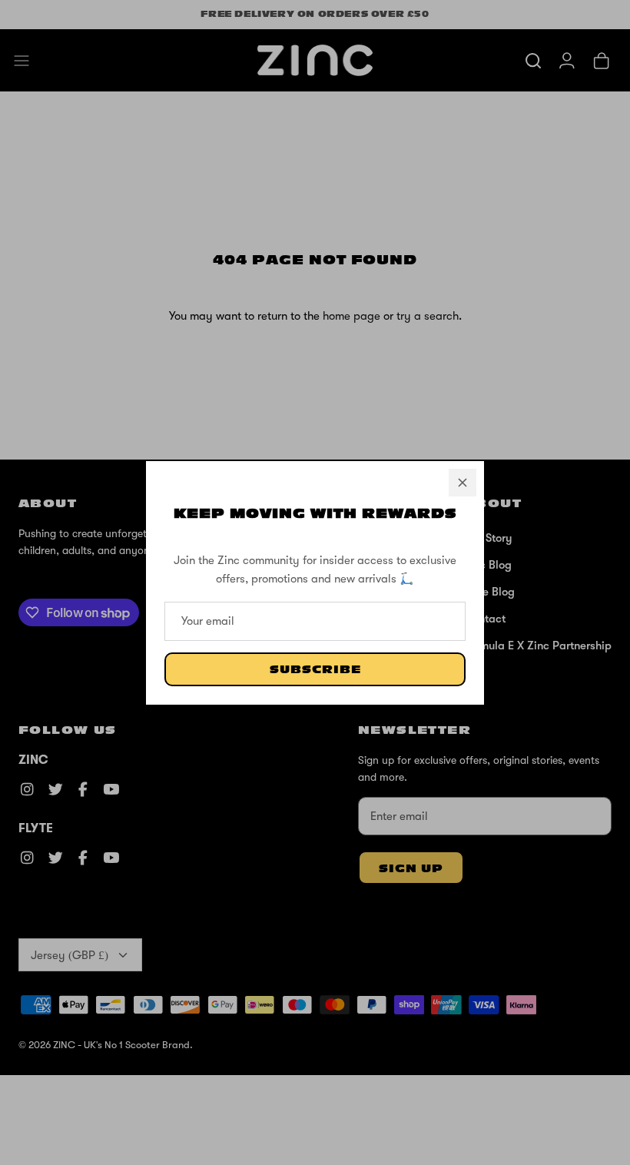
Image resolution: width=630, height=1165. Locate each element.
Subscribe (315, 669)
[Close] (462, 482)
